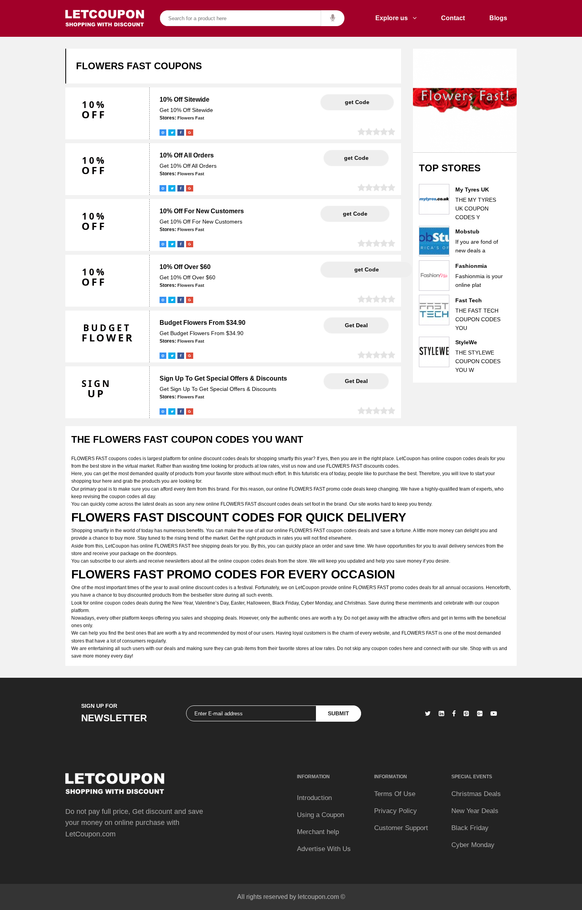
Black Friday (470, 828)
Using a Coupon (320, 815)
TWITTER (356, 158)
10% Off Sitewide (184, 99)
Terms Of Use (394, 794)
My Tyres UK (472, 189)
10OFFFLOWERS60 (366, 269)
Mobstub (467, 231)
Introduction (314, 798)
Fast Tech (468, 300)
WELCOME (354, 213)
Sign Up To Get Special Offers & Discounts (223, 378)
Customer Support (401, 828)
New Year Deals (474, 811)
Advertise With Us (324, 849)
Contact (453, 18)
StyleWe (466, 342)
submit (338, 713)
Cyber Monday (473, 845)
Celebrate (357, 102)
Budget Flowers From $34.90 (202, 322)
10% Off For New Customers (202, 211)
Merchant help (318, 832)
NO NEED (356, 325)
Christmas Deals (476, 794)
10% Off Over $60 (185, 267)
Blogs (498, 18)
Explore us (394, 18)
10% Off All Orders (187, 155)
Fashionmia (471, 266)
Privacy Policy (395, 811)
